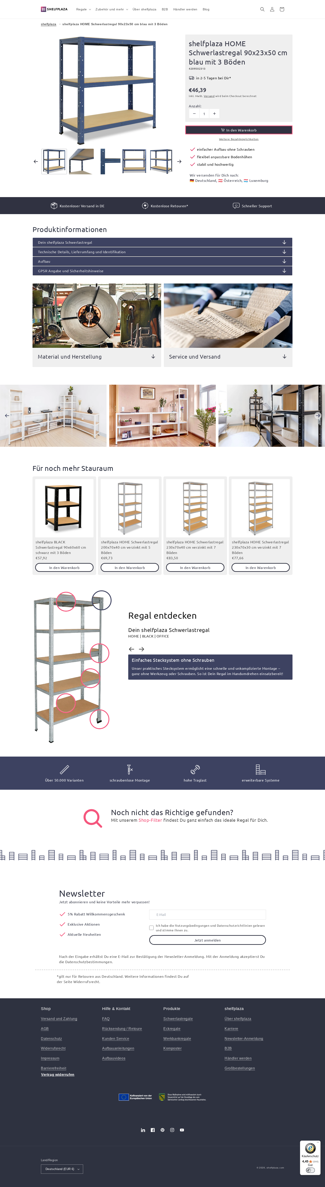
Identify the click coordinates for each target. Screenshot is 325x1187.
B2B (228, 1048)
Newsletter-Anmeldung (244, 1039)
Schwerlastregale (178, 1019)
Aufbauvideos (113, 1058)
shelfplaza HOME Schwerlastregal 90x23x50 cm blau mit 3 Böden (115, 24)
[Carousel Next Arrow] (179, 161)
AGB (45, 1029)
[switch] (310, 1170)
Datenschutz (51, 1039)
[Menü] (318, 1143)
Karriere (231, 1029)
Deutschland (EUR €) (60, 1169)
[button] (83, 9)
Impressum (50, 1058)
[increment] (214, 113)
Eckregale (171, 1029)
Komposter (172, 1048)
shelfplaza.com (275, 1167)
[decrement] (194, 113)
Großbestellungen (240, 1068)
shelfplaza (48, 24)
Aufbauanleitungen (118, 1048)
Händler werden (238, 1058)
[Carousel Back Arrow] (35, 161)
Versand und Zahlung (59, 1019)
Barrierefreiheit (53, 1068)
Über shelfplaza (238, 1019)
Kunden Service (115, 1039)
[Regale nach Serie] (93, 818)
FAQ (106, 1019)
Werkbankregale (177, 1039)
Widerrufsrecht (53, 1048)
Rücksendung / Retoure (122, 1029)
